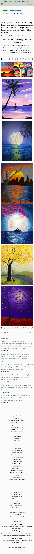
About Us (17, 490)
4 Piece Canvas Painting (17, 429)
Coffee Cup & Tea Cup (17, 468)
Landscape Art (17, 436)
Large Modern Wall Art (17, 416)
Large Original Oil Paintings (17, 425)
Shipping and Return (17, 499)
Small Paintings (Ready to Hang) (17, 420)
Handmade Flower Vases (17, 470)
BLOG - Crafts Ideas (17, 508)
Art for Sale (17, 440)
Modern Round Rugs (17, 452)
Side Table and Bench (17, 464)
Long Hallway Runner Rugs (17, 450)
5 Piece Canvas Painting (17, 431)
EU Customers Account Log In (17, 517)
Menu (4, 4)
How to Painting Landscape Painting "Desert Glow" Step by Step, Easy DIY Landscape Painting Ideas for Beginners (16, 387)
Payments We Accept (17, 496)
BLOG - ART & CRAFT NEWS (17, 505)
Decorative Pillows (17, 459)
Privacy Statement (17, 514)
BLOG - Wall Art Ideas (17, 510)
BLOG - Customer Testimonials (17, 512)
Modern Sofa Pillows (17, 461)
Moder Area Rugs (17, 448)
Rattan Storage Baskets (17, 455)
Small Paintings (17, 418)
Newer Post (28, 332)
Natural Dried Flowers (17, 481)
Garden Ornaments (17, 466)
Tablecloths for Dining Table (17, 473)
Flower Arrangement (17, 475)
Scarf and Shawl (17, 477)
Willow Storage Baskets (17, 457)
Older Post (6, 332)
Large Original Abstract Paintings (17, 422)
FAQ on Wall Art (17, 503)
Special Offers (17, 492)
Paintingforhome (21, 547)
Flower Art (17, 438)
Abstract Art (17, 434)
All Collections (17, 484)
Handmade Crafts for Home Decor (17, 479)
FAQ (17, 501)
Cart (32, 4)
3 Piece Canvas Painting (17, 427)
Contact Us (17, 494)
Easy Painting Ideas (19, 36)
